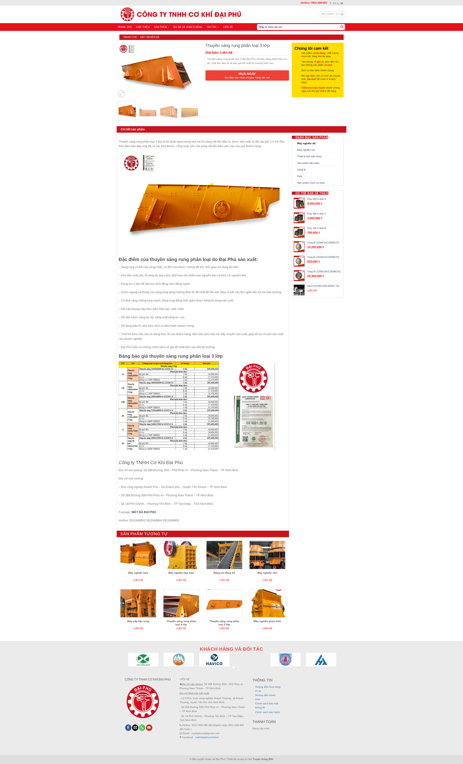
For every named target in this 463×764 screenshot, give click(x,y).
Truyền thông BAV (263, 759)
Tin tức (211, 27)
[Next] (194, 70)
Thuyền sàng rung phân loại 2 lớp (224, 623)
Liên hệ (228, 27)
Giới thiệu (143, 27)
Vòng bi (301, 169)
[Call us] (338, 3)
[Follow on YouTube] (342, 3)
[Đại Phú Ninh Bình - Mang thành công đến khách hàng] (180, 14)
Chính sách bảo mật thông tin (266, 705)
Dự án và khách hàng (187, 27)
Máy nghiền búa (138, 572)
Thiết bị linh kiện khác (309, 156)
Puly (299, 176)
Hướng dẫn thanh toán (265, 697)
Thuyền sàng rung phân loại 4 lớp (181, 623)
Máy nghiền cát (306, 149)
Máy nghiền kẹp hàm (181, 572)
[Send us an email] (334, 3)
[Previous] (123, 70)
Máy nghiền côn (267, 572)
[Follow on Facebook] (330, 3)
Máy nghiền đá (149, 37)
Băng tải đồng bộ (224, 572)
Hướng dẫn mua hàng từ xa (268, 688)
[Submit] (342, 27)
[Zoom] (121, 93)
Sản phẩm (160, 27)
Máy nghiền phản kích (267, 621)
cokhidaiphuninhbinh (207, 737)
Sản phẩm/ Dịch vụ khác (311, 182)
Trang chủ (125, 27)
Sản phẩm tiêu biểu (308, 163)
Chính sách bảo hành (267, 712)
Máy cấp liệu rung (138, 621)
